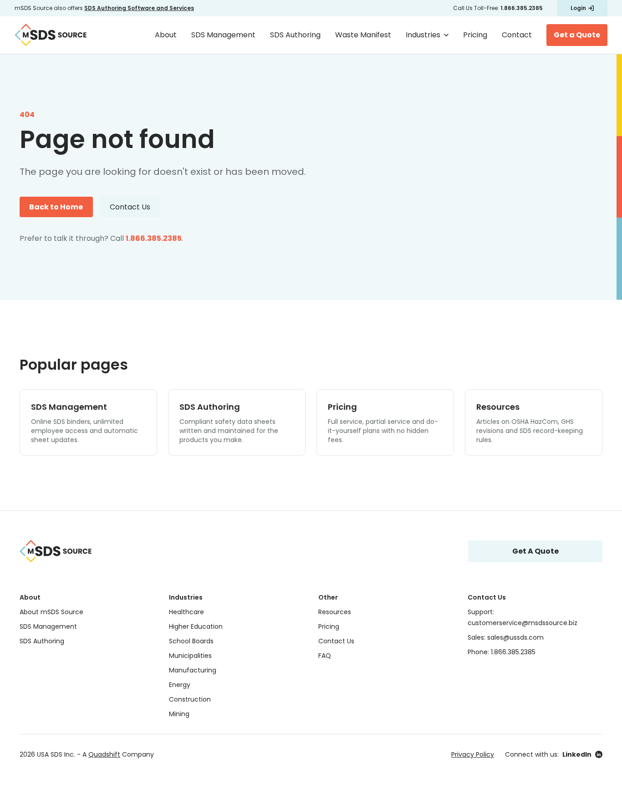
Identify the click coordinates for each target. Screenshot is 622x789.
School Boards (191, 641)
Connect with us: (548, 754)
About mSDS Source (51, 611)
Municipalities (190, 655)
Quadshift (104, 754)
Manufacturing (192, 670)
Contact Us (130, 207)
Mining (179, 713)
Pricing (475, 35)
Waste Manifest (363, 35)
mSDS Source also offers (104, 8)
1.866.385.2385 (154, 238)
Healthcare (186, 611)
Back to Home (56, 207)
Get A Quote (535, 551)
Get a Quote (577, 35)
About (166, 35)
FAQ (324, 655)
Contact (517, 35)
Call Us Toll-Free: (498, 8)
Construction (190, 699)
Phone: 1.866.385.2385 (501, 652)
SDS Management (223, 35)
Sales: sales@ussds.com (506, 637)
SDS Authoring (295, 35)
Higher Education (196, 626)
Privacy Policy (472, 754)
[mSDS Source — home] (51, 35)
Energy (179, 684)
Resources (334, 611)
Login (578, 8)
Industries (423, 35)
